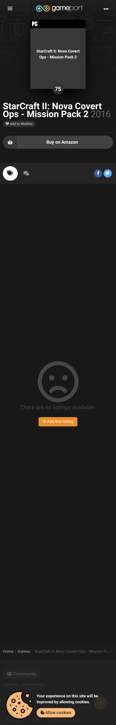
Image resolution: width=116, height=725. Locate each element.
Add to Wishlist (21, 124)
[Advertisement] (58, 253)
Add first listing (59, 421)
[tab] (10, 173)
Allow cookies (57, 712)
